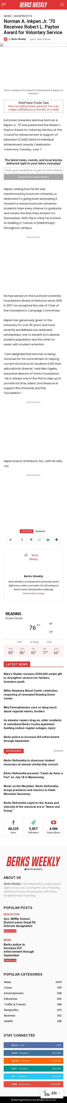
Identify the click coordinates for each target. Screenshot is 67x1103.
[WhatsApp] (39, 539)
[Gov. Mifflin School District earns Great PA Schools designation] (51, 922)
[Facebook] (22, 539)
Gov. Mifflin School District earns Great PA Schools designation (20, 922)
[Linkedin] (48, 539)
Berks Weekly (19, 39)
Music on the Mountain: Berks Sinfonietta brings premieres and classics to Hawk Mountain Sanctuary (31, 790)
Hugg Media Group (27, 1100)
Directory (58, 750)
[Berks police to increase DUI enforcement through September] (51, 948)
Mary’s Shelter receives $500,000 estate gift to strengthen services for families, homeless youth (33, 677)
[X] (30, 539)
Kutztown (40, 531)
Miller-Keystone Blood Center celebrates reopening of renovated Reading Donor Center (31, 694)
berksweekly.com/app (33, 593)
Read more (10, 931)
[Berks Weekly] (6, 39)
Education (11, 914)
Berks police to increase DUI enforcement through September (19, 950)
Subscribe (53, 820)
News (8, 16)
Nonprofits (23, 16)
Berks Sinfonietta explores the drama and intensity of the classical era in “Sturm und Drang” (32, 806)
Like (13, 820)
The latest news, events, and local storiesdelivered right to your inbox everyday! (33, 162)
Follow (33, 820)
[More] (56, 539)
